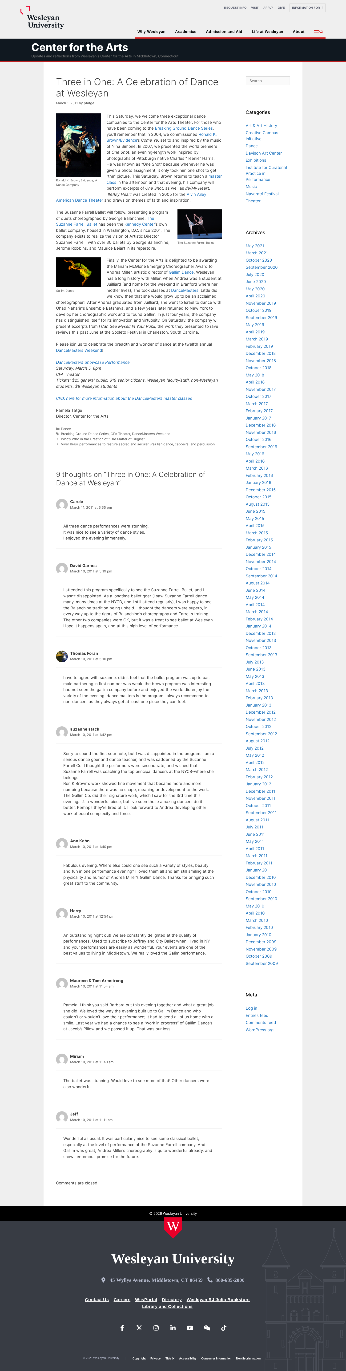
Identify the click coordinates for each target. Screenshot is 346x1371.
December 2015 (261, 490)
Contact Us (97, 1299)
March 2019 (257, 339)
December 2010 (261, 877)
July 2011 (254, 827)
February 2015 (259, 540)
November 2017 (261, 389)
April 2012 (255, 762)
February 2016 (259, 475)
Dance (66, 429)
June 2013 (256, 669)
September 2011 (261, 812)
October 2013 (259, 647)
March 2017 (257, 403)
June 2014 (256, 590)
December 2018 (261, 353)
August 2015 (258, 504)
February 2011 (259, 863)
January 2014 (258, 626)
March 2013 (257, 690)
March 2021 (257, 253)
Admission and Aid (224, 32)
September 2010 (261, 898)
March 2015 (257, 533)
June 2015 (255, 511)
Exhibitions (256, 160)
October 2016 (259, 439)
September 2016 (261, 446)
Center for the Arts (79, 47)
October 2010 (259, 891)
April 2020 (255, 296)
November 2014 (261, 561)
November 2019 (261, 303)
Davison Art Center (264, 153)
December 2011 (260, 791)
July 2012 (255, 748)
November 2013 (261, 640)
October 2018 (258, 367)
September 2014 (261, 576)
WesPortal (146, 1299)
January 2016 (258, 482)
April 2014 (255, 604)
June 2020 (256, 281)
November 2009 (261, 949)
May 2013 (255, 676)
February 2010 (259, 927)
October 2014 (259, 568)
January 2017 (258, 418)
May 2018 (255, 375)
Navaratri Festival (262, 194)
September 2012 (261, 733)
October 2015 (258, 497)
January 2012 (258, 784)
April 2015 (255, 525)
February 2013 (259, 697)
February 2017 (259, 410)
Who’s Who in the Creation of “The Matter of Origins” (103, 439)
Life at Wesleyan (267, 32)
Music (251, 186)
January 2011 (258, 870)
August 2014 (258, 583)
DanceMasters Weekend (79, 350)
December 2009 (261, 941)
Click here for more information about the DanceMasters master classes (124, 398)
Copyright (139, 1358)
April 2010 (255, 913)
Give (281, 7)
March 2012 (257, 769)
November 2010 (261, 884)
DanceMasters (184, 290)
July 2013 (255, 662)
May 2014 (255, 597)
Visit (255, 7)
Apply (268, 7)
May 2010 (255, 906)
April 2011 (255, 848)
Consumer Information (216, 1358)
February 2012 (259, 777)
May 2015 (255, 518)
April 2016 (255, 461)
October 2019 (259, 310)
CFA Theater (120, 434)
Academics (186, 32)
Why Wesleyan (151, 32)
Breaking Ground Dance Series (184, 128)
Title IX (169, 1358)
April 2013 (255, 683)
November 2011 (260, 798)
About (299, 32)
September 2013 (261, 654)
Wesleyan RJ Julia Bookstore (218, 1299)
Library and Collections (167, 1306)
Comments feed (261, 1022)
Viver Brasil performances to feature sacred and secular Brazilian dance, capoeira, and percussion (138, 444)
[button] (319, 32)
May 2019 (255, 324)
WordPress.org (260, 1029)
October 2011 (258, 805)
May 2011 (255, 841)
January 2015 (258, 547)
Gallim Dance (181, 272)
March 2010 (257, 920)
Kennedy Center (140, 224)
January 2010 (258, 934)
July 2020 (255, 274)
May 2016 (255, 454)
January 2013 (258, 705)
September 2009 (262, 963)
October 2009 (259, 956)
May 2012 (255, 755)
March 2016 (257, 468)
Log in (251, 1008)
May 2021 (255, 246)
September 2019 (261, 317)
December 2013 (261, 633)
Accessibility (188, 1358)
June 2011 (255, 834)
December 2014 (261, 554)
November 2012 (261, 719)
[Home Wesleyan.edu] (173, 1228)
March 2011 (256, 855)
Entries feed (257, 1015)
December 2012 (261, 712)
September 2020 (262, 267)
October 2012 (258, 726)
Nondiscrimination (248, 1358)
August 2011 (257, 820)
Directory (172, 1299)
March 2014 (257, 611)
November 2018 (261, 360)
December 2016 (261, 425)
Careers (122, 1299)
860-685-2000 (230, 1280)
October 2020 (259, 260)
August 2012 (258, 741)
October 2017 (258, 396)
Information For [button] (307, 7)
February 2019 (259, 346)
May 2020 (255, 289)
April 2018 (255, 382)
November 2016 (261, 432)
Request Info (235, 7)
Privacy (155, 1358)
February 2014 (259, 619)
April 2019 (255, 332)
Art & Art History (261, 125)
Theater (253, 201)
